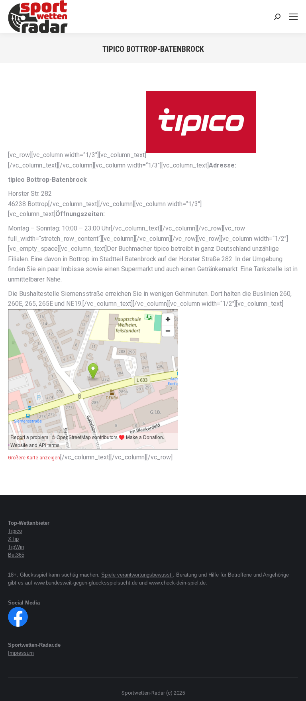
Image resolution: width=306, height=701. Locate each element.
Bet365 (16, 555)
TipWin (16, 547)
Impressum (21, 653)
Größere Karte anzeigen (34, 458)
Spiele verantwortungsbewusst (137, 575)
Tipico (15, 531)
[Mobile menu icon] (293, 17)
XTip (13, 539)
